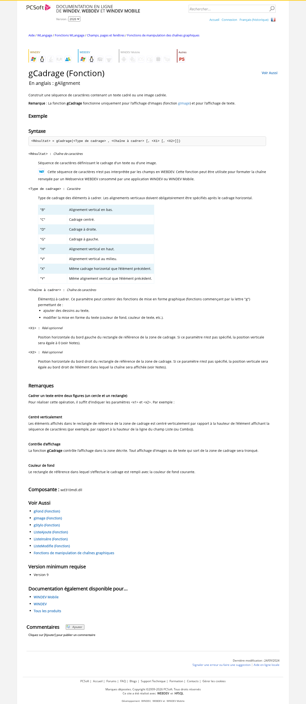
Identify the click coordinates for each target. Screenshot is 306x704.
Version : (62, 19)
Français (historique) (254, 19)
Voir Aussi (270, 72)
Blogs (133, 681)
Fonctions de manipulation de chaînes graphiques (74, 553)
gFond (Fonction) (47, 511)
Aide (31, 35)
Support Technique (153, 681)
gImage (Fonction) (48, 518)
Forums (111, 681)
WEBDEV (157, 701)
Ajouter (77, 627)
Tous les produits (47, 611)
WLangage (44, 35)
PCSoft (84, 681)
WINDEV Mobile (46, 597)
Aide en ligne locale (266, 665)
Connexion (229, 19)
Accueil (214, 19)
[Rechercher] (271, 8)
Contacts (193, 681)
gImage (184, 103)
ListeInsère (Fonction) (51, 539)
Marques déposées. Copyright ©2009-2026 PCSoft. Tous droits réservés (153, 689)
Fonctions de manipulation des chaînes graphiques (163, 35)
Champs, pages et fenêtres (106, 35)
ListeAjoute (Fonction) (51, 532)
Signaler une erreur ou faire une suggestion (221, 665)
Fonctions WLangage (69, 35)
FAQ (123, 681)
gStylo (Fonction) (47, 525)
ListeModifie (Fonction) (52, 546)
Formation (176, 681)
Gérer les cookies (214, 681)
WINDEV (40, 604)
